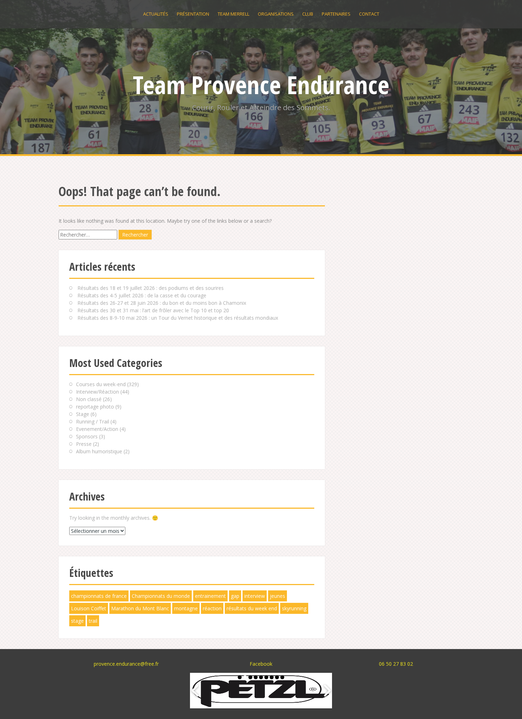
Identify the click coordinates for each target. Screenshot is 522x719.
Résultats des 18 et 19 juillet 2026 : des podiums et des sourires (150, 288)
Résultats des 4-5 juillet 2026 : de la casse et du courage (141, 295)
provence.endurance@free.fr (126, 663)
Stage (82, 414)
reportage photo (95, 406)
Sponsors (87, 436)
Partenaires (336, 14)
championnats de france (99, 596)
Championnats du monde (161, 596)
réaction (212, 608)
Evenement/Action (97, 429)
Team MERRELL (233, 14)
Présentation (193, 14)
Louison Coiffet (88, 608)
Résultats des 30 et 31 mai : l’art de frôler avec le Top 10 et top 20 (153, 310)
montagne (186, 608)
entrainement (210, 596)
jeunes (277, 596)
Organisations (276, 14)
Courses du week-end (101, 384)
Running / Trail (92, 421)
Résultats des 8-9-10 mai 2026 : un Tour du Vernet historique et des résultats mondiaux (177, 317)
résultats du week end (252, 608)
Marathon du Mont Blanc (140, 608)
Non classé (89, 399)
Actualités (155, 14)
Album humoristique (99, 451)
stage (77, 620)
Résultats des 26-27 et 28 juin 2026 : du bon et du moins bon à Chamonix (161, 302)
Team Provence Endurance (261, 84)
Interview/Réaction (97, 391)
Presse (84, 443)
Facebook (261, 663)
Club (307, 14)
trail (93, 620)
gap (235, 596)
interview (254, 596)
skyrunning (294, 608)
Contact (369, 14)
